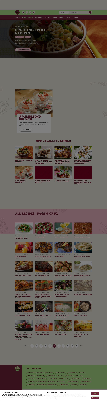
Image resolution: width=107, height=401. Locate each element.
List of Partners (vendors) (52, 399)
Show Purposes (95, 397)
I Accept (95, 393)
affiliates (11, 394)
